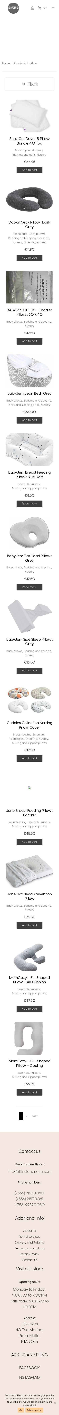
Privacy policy (34, 1410)
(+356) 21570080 (29, 1193)
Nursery (41, 155)
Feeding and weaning (23, 739)
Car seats (43, 238)
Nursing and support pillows (29, 488)
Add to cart (29, 170)
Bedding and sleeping (29, 150)
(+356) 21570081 (29, 1199)
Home (6, 63)
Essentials (23, 484)
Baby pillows (37, 234)
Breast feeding (22, 734)
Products (19, 63)
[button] (53, 8)
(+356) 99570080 (29, 1205)
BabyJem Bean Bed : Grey (30, 394)
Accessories (20, 234)
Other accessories (35, 242)
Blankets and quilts (24, 155)
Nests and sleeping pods (24, 405)
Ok (20, 1410)
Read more (29, 503)
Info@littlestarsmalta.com (30, 1172)
